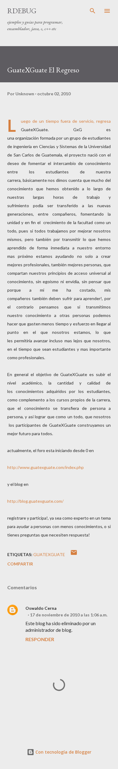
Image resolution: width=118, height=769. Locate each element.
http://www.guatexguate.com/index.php (45, 467)
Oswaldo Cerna (41, 608)
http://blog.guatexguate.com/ (35, 501)
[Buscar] (92, 10)
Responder (39, 639)
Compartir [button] (20, 563)
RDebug (21, 10)
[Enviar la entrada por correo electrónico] (73, 554)
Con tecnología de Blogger (62, 752)
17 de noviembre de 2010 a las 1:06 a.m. (68, 614)
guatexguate (49, 554)
